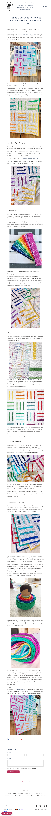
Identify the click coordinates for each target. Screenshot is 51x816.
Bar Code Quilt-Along (29, 34)
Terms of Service (9, 796)
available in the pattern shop (30, 158)
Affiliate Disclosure (41, 796)
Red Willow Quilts (32, 379)
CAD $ (6, 805)
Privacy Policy (19, 796)
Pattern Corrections (18, 793)
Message (9, 758)
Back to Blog (26, 781)
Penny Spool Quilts (43, 809)
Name (8, 752)
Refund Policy (28, 793)
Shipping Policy (38, 793)
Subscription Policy (29, 796)
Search (9, 793)
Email (27, 752)
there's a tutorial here (18, 689)
